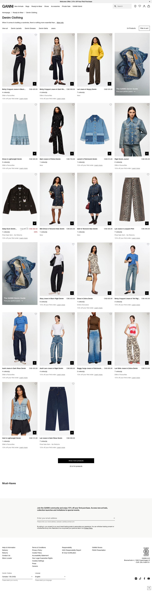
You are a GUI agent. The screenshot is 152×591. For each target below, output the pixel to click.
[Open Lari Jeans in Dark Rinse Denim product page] (57, 409)
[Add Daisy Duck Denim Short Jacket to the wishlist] (35, 174)
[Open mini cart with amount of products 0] (148, 6)
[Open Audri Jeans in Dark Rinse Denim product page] (19, 339)
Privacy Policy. (88, 528)
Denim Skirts (43, 28)
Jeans (53, 28)
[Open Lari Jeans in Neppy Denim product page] (94, 60)
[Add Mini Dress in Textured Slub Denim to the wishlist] (73, 174)
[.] (76, 2)
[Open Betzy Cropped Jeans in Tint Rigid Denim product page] (132, 269)
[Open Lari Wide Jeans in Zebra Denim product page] (132, 339)
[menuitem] (18, 6)
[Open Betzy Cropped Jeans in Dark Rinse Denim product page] (57, 60)
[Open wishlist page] (139, 6)
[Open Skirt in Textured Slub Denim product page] (94, 199)
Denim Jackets (16, 28)
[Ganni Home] (8, 6)
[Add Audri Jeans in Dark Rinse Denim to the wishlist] (35, 314)
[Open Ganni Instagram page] (136, 578)
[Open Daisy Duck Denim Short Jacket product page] (19, 199)
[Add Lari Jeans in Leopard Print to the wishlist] (148, 174)
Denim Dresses (30, 28)
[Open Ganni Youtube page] (148, 578)
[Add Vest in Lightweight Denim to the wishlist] (35, 383)
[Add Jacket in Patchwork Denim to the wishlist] (110, 104)
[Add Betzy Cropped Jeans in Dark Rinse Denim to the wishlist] (73, 35)
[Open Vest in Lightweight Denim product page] (19, 409)
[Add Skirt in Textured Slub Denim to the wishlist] (110, 174)
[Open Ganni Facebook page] (144, 578)
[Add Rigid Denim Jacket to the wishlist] (148, 104)
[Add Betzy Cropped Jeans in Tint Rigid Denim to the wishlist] (148, 244)
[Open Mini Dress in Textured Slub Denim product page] (57, 199)
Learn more (23, 99)
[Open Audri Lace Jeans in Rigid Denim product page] (57, 339)
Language (37, 573)
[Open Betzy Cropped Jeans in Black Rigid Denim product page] (19, 60)
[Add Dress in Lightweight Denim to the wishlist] (35, 104)
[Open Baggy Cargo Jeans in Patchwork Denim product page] (94, 339)
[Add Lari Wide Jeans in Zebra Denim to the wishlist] (148, 314)
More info (60, 23)
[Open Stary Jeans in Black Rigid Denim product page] (57, 269)
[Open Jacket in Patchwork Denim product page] (94, 129)
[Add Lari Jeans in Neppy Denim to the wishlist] (110, 35)
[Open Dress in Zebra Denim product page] (94, 269)
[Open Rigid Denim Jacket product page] (132, 129)
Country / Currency (7, 573)
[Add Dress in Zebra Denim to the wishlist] (110, 244)
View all (5, 28)
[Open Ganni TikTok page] (140, 578)
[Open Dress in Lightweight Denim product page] (19, 129)
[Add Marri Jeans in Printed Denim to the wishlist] (73, 104)
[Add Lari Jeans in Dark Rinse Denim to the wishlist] (73, 383)
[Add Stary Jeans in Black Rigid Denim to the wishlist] (73, 244)
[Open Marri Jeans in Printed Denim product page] (57, 129)
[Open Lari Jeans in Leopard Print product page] (132, 199)
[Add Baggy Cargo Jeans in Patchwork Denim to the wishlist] (110, 314)
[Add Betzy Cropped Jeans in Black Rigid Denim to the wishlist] (35, 35)
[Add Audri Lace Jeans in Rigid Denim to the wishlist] (73, 314)
